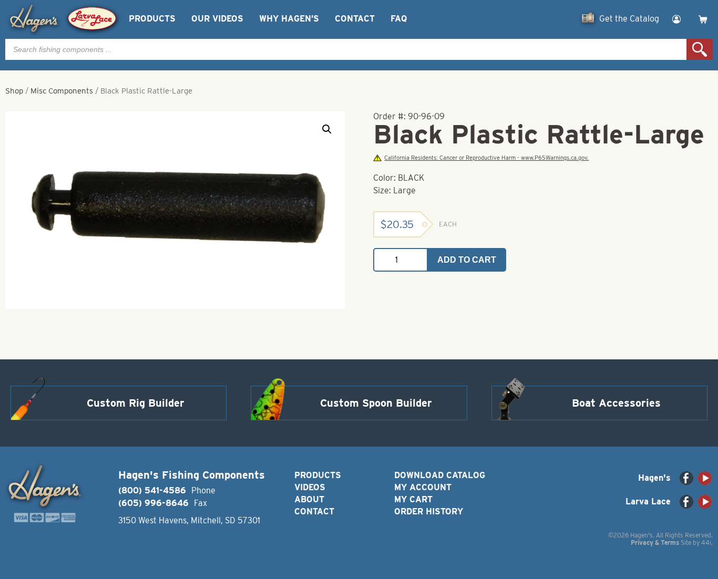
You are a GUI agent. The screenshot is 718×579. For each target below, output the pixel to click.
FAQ (399, 19)
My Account (423, 487)
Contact (355, 19)
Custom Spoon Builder (376, 403)
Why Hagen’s (289, 19)
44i (706, 542)
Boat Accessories (616, 403)
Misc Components (61, 91)
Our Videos (217, 19)
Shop (14, 91)
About (309, 499)
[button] (326, 129)
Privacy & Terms (655, 542)
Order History (428, 511)
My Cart (413, 499)
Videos (309, 487)
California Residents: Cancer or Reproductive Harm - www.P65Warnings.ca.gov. (486, 157)
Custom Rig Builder (135, 403)
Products (152, 19)
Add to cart (466, 259)
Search (699, 49)
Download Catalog (439, 475)
